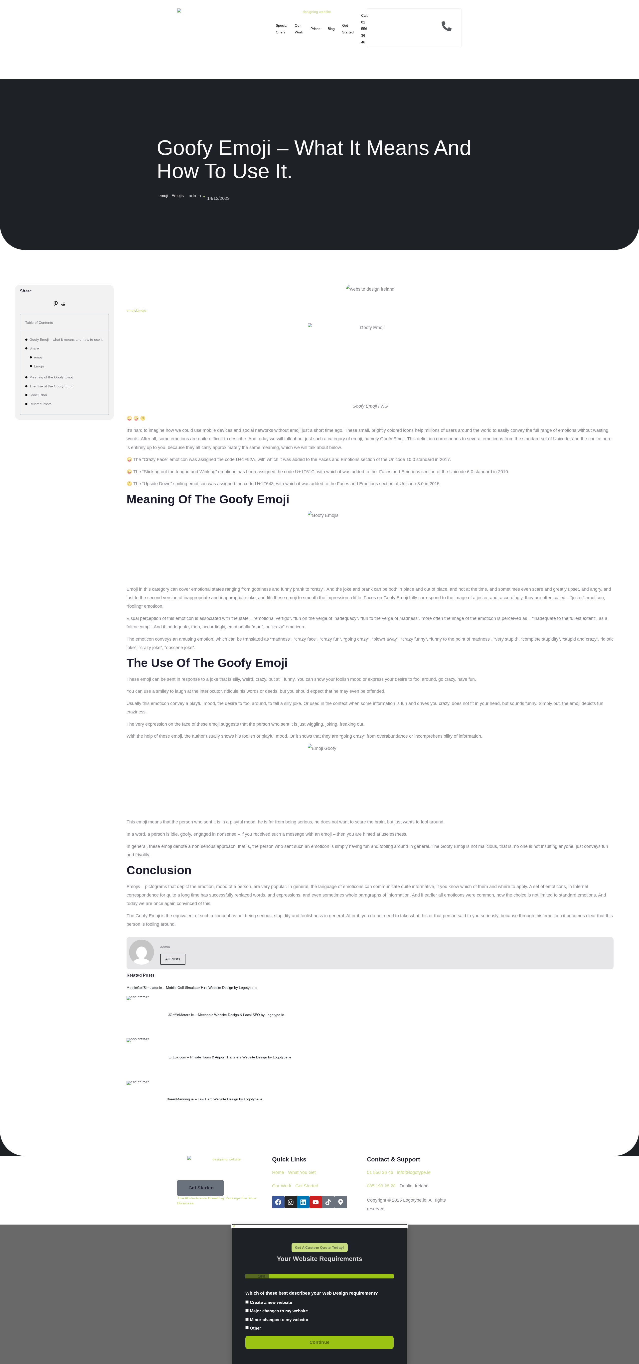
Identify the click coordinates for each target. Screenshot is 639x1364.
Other (255, 1328)
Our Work (299, 28)
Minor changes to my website (279, 1319)
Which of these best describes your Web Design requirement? (311, 1293)
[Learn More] (414, 27)
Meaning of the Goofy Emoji (51, 377)
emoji (38, 357)
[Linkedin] (303, 1202)
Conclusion (38, 395)
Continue (320, 1342)
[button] (319, 1226)
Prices (315, 29)
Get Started (348, 28)
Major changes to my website (279, 1311)
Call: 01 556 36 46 (364, 28)
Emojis (39, 366)
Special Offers (281, 28)
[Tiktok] (328, 1202)
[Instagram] (291, 1202)
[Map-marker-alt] (340, 1202)
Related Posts (40, 404)
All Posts (172, 959)
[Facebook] (278, 1202)
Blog (331, 29)
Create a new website (271, 1302)
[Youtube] (316, 1202)
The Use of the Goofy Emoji (51, 386)
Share (34, 348)
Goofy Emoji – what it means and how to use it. (66, 339)
